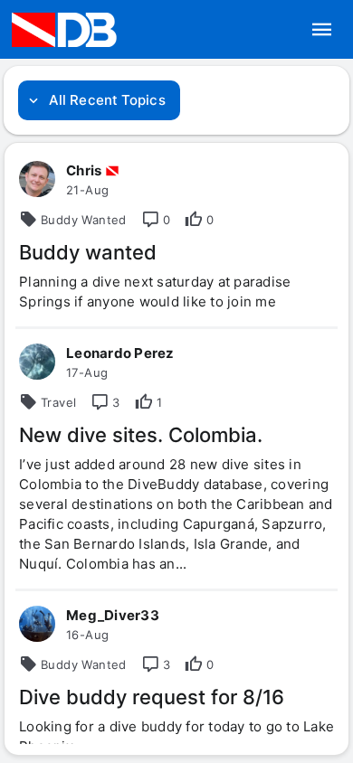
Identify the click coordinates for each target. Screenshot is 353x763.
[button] (322, 30)
